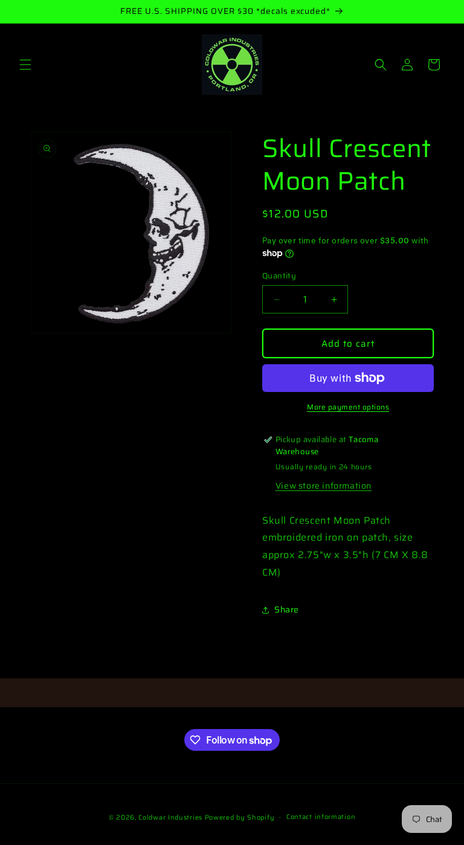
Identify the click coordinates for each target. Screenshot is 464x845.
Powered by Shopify (240, 817)
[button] (25, 64)
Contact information (320, 817)
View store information (324, 485)
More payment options (348, 407)
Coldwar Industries (170, 817)
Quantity (279, 276)
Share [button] (286, 609)
